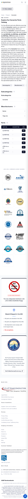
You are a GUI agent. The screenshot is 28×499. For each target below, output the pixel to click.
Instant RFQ (4, 438)
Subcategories (7, 85)
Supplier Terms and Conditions (8, 406)
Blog (2, 440)
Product (8, 15)
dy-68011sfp (6, 130)
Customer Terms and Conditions (9, 408)
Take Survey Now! (5, 462)
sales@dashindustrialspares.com (11, 472)
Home (2, 15)
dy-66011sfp (6, 134)
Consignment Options (6, 399)
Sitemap (3, 442)
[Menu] (25, 2)
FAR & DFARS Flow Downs (7, 397)
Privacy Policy (4, 415)
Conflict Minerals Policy (7, 420)
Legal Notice (4, 395)
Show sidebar (8, 9)
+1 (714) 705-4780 (7, 474)
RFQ (23, 130)
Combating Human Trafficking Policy (10, 422)
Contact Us (4, 434)
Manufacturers (19, 85)
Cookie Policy (4, 418)
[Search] (22, 2)
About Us (3, 431)
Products (3, 436)
